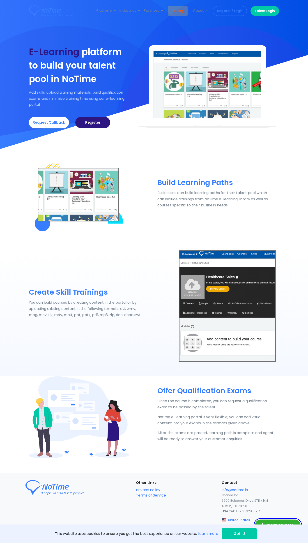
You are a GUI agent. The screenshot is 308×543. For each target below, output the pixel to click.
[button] (105, 10)
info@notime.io (235, 489)
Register (92, 122)
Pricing (177, 11)
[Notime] (59, 11)
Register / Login (230, 11)
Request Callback (49, 122)
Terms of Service (151, 495)
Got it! (239, 533)
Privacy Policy (148, 489)
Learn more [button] (208, 533)
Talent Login (265, 11)
